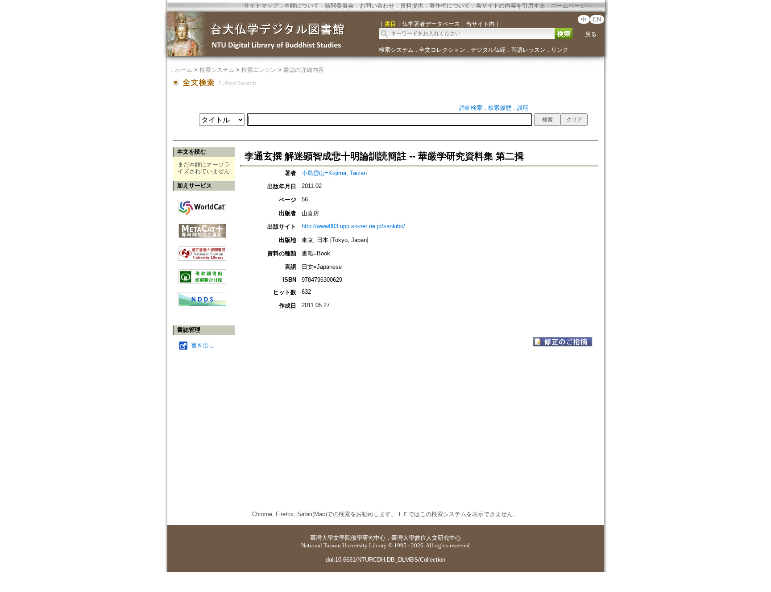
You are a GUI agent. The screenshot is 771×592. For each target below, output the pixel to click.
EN (597, 19)
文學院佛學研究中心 (359, 537)
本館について (301, 5)
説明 (523, 107)
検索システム (396, 49)
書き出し (202, 345)
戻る (591, 34)
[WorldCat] (202, 205)
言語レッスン (528, 49)
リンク (559, 49)
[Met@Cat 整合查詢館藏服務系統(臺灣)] (202, 227)
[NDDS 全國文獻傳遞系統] (202, 304)
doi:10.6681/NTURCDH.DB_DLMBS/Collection (385, 559)
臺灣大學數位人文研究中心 (426, 537)
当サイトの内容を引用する (510, 5)
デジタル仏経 (488, 49)
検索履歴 (499, 107)
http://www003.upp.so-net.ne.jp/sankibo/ (353, 226)
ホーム (183, 70)
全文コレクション (442, 49)
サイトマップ (261, 5)
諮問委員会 (339, 5)
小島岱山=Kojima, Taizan (334, 173)
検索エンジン (258, 70)
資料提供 (411, 5)
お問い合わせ (377, 5)
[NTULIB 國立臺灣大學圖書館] (202, 250)
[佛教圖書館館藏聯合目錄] (202, 273)
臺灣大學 (321, 537)
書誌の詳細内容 (303, 70)
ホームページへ (571, 5)
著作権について (449, 5)
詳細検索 (470, 107)
